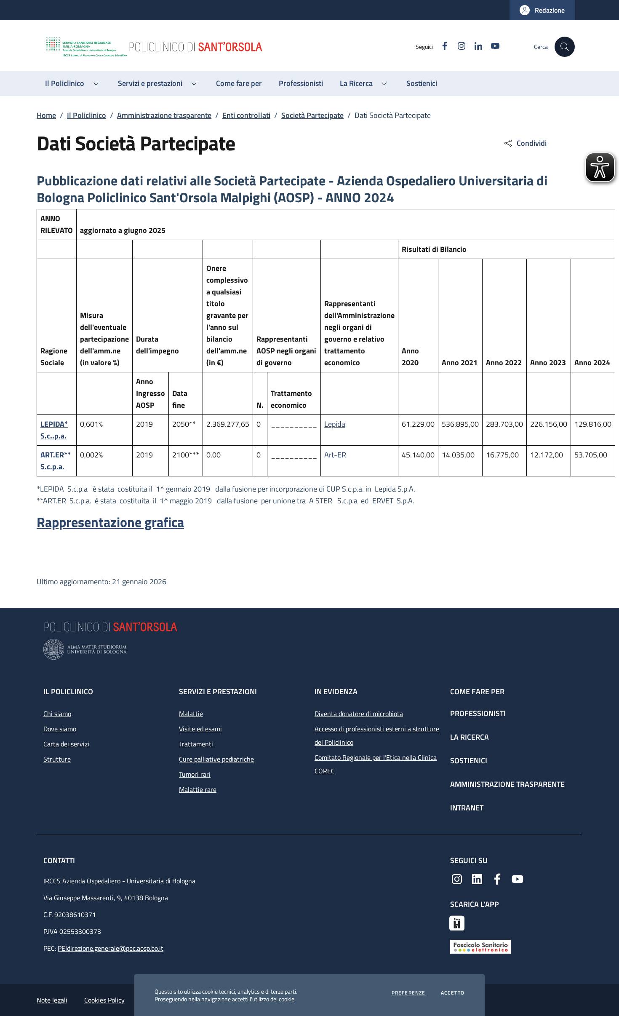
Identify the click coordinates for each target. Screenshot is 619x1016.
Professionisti (478, 713)
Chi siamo (57, 714)
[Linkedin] (477, 878)
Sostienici (468, 760)
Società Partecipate (312, 115)
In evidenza (336, 691)
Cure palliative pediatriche (216, 759)
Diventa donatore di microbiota (359, 714)
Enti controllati (246, 115)
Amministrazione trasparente (164, 115)
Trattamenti (196, 744)
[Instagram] (457, 878)
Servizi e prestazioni (218, 691)
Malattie (191, 714)
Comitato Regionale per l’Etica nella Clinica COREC (376, 764)
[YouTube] (517, 878)
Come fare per (477, 691)
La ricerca (469, 737)
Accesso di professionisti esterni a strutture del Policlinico (377, 735)
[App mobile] (457, 922)
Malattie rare (197, 789)
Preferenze (409, 992)
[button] (542, 10)
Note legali (52, 1000)
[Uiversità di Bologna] (309, 649)
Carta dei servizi (66, 744)
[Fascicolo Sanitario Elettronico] (480, 946)
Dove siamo (59, 729)
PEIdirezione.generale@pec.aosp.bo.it (110, 948)
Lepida (334, 424)
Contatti (60, 860)
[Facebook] (497, 878)
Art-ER (335, 454)
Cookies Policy (104, 1000)
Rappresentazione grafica (110, 522)
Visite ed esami (200, 729)
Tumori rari (195, 774)
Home (46, 115)
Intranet (466, 807)
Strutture (57, 759)
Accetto (452, 992)
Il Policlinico (86, 115)
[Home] (230, 47)
